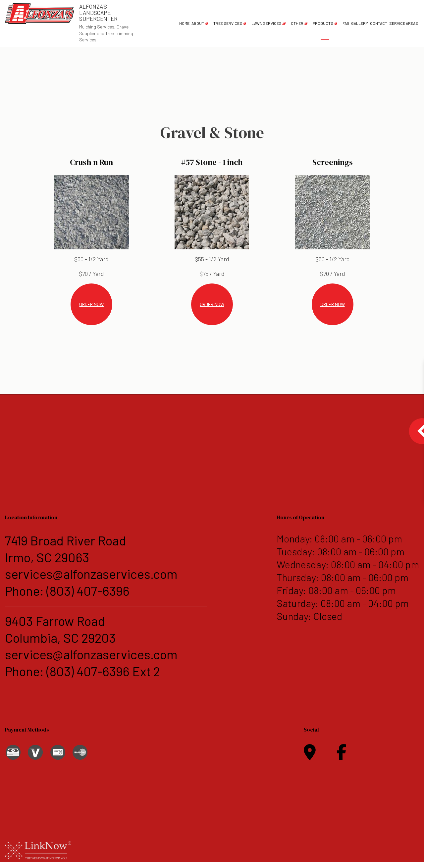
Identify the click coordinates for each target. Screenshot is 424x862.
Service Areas (403, 23)
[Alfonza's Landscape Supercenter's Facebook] (341, 756)
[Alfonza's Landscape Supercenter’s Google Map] (310, 756)
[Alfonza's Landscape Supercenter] (39, 13)
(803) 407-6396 (88, 590)
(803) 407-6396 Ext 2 (103, 671)
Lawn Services (266, 23)
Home (184, 23)
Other (297, 23)
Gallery (359, 23)
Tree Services (227, 23)
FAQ (346, 23)
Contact (378, 23)
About (197, 23)
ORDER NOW (91, 304)
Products (323, 23)
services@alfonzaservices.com (91, 574)
